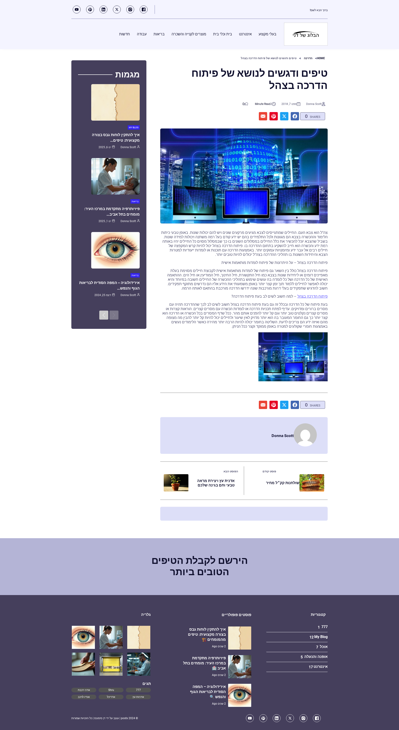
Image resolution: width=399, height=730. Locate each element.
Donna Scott (314, 104)
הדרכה (308, 58)
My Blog (134, 127)
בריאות (135, 201)
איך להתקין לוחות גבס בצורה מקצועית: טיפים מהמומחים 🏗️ (207, 634)
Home (321, 58)
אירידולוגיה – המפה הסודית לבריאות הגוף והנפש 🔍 (208, 691)
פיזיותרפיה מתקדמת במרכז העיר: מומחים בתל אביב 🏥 (204, 663)
